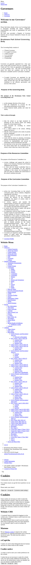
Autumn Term (18, 340)
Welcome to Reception (20, 337)
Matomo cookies (9, 532)
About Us (6, 14)
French (13, 284)
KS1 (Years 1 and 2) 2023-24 (19, 381)
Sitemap (6, 459)
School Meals (11, 320)
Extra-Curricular (12, 309)
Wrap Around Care (13, 312)
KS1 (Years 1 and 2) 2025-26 (19, 338)
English (13, 270)
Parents (6, 304)
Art (12, 278)
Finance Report (12, 292)
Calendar (10, 310)
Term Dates (11, 307)
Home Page (4, 4)
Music (12, 281)
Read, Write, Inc (12, 317)
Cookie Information (9, 461)
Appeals (10, 264)
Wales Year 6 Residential (21, 372)
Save (15, 563)
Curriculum (11, 267)
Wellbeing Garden (16, 324)
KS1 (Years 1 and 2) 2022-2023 (19, 403)
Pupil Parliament (12, 255)
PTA (9, 321)
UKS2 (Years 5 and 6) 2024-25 (19, 366)
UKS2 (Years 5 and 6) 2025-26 (19, 346)
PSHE (12, 287)
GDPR (9, 294)
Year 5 (13, 438)
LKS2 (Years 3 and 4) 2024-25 (19, 364)
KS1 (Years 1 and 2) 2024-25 (19, 358)
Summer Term (18, 343)
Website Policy (8, 462)
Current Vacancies (12, 249)
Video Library (11, 329)
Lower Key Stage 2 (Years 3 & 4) (20, 429)
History (13, 277)
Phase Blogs (11, 332)
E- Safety (10, 315)
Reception (14, 426)
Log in (2, 3)
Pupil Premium (12, 300)
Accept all (10, 490)
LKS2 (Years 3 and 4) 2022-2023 (20, 409)
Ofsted (9, 297)
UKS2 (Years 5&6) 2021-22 (18, 423)
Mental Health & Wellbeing (15, 323)
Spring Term (17, 341)
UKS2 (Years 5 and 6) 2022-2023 (20, 411)
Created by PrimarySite (10, 468)
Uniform (10, 326)
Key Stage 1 (14, 428)
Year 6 (13, 440)
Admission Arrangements (14, 263)
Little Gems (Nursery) (17, 424)
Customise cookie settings (21, 490)
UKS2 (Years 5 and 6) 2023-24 (19, 394)
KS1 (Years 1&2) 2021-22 (18, 420)
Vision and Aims (12, 253)
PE (12, 283)
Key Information (12, 306)
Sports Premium (12, 303)
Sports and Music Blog (14, 441)
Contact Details (12, 252)
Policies (10, 314)
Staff (9, 257)
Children (6, 327)
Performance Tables (13, 298)
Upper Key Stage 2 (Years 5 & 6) (20, 431)
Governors (7, 16)
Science (13, 272)
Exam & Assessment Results (15, 290)
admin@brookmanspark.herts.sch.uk (14, 454)
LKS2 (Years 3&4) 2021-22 (18, 421)
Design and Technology (17, 280)
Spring (16, 355)
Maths (12, 269)
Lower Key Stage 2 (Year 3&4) (19, 437)
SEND (9, 301)
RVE (12, 286)
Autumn (16, 354)
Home (5, 13)
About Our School (13, 250)
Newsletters (11, 318)
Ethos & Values (12, 289)
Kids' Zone (11, 331)
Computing (14, 273)
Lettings (10, 260)
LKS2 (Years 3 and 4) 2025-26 (19, 344)
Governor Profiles (9, 238)
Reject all (3, 490)
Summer (16, 357)
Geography (14, 275)
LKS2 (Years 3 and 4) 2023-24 (19, 388)
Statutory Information (10, 261)
